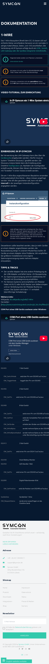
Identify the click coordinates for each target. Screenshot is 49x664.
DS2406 (3, 389)
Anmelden (24, 635)
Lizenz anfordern (10, 544)
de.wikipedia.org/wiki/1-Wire (21, 299)
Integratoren (7, 601)
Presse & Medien (28, 601)
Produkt (6, 592)
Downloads (7, 597)
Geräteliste (5, 497)
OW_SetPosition (10, 488)
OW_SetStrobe (9, 424)
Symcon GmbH (24, 644)
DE (22, 655)
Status (24, 597)
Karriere (25, 606)
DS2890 (3, 480)
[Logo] (11, 3)
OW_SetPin (8, 397)
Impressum (26, 587)
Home (5, 587)
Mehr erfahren (9, 542)
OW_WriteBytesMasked (12, 433)
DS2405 (3, 368)
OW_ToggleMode (10, 380)
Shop (4, 606)
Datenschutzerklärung (23, 627)
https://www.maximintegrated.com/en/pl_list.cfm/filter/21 (25, 304)
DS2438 (3, 460)
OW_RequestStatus (8, 501)
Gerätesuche (6, 158)
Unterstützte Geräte (16, 61)
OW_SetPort (8, 418)
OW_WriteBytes (9, 428)
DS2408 (3, 405)
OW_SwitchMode (10, 376)
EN (27, 655)
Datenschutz (26, 592)
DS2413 (3, 443)
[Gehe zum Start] (46, 657)
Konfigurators (14, 165)
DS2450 (3, 464)
